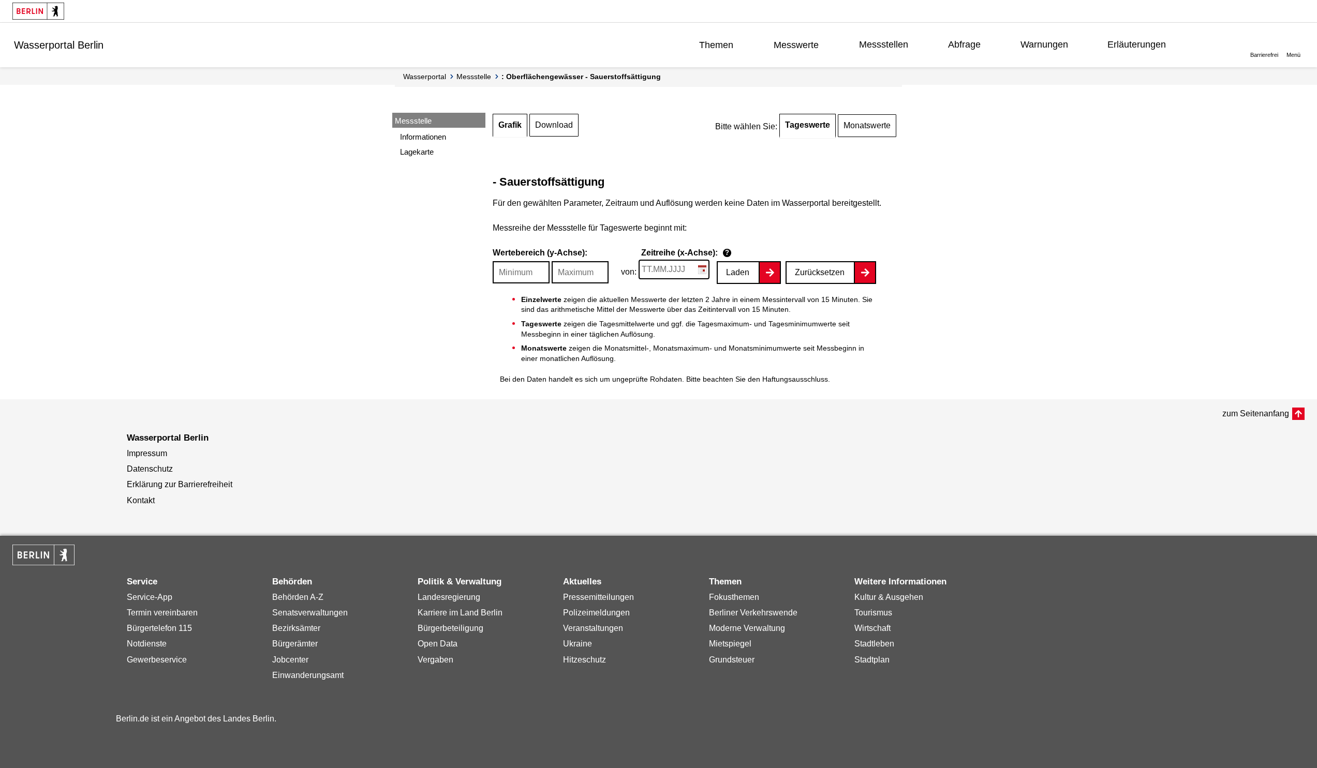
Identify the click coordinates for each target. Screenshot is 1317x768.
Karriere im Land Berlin (460, 612)
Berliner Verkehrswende (753, 612)
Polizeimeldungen (596, 612)
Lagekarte (417, 151)
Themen (716, 45)
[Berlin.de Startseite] (38, 11)
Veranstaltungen (593, 628)
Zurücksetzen (820, 272)
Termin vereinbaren (162, 612)
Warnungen (1044, 44)
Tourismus (873, 612)
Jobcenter (290, 659)
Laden (737, 272)
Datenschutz (150, 468)
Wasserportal (424, 76)
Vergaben (435, 659)
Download (554, 125)
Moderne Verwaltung (747, 628)
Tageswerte (807, 125)
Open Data (437, 643)
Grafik (510, 125)
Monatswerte (867, 125)
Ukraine (577, 643)
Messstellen (883, 44)
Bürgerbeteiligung (450, 628)
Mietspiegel (730, 643)
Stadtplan (872, 659)
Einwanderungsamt (308, 675)
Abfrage (964, 44)
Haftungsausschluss (795, 379)
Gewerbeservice (157, 659)
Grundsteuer (731, 659)
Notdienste (147, 643)
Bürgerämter (295, 643)
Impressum (147, 453)
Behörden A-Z (297, 597)
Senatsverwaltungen (310, 612)
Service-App (149, 597)
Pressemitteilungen (598, 597)
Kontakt (141, 500)
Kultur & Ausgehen (888, 597)
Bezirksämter (296, 628)
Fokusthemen (734, 597)
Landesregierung (449, 597)
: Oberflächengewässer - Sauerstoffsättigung (581, 76)
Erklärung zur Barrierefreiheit (179, 484)
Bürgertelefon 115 (159, 628)
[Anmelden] (1212, 44)
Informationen (423, 136)
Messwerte (796, 45)
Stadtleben (874, 643)
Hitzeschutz (584, 659)
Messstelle (473, 76)
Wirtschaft (872, 628)
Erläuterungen (1136, 44)
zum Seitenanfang (1255, 413)
